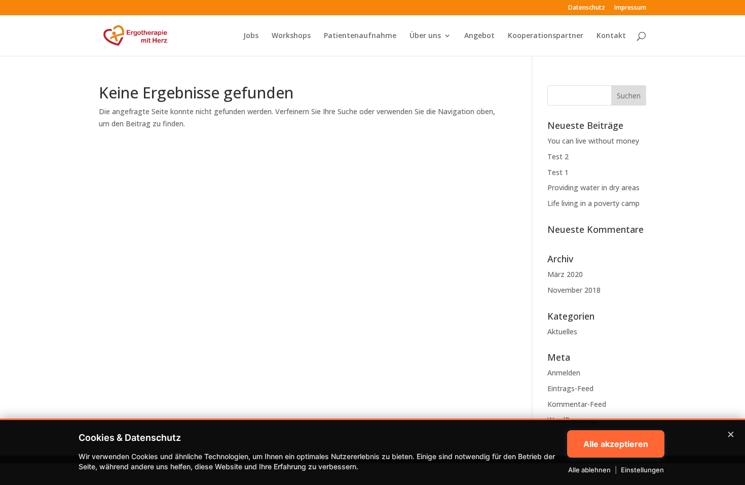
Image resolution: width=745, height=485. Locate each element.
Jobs (250, 36)
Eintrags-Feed (570, 388)
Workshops (291, 36)
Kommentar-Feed (576, 404)
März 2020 (565, 274)
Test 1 (558, 172)
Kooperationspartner (545, 36)
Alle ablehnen (589, 470)
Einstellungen (642, 470)
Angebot (479, 36)
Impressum (630, 8)
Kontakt (611, 36)
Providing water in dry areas (593, 187)
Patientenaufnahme (360, 36)
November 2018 (574, 290)
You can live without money (593, 141)
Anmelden (563, 372)
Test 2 (558, 156)
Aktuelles (562, 331)
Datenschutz (586, 8)
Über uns (425, 36)
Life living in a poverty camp (593, 203)
